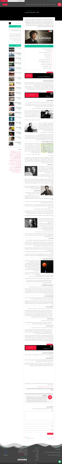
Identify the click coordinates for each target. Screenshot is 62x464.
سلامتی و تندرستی (15, 163)
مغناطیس (10, 169)
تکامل (12, 157)
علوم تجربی (17, 164)
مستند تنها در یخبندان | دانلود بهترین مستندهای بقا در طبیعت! (18, 108)
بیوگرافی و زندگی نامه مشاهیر (14, 155)
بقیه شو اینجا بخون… (18, 42)
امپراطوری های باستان (15, 154)
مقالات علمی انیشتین (47, 55)
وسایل (20, 172)
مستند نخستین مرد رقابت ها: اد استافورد (18, 78)
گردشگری (48, 4)
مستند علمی (40, 4)
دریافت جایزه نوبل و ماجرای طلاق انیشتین (44, 61)
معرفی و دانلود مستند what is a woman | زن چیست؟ (18, 128)
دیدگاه (52, 410)
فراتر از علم (36, 4)
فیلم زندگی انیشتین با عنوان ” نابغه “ (47, 48)
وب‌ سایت (52, 429)
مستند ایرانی (18, 168)
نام (52, 422)
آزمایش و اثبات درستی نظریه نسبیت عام (44, 59)
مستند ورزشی (19, 169)
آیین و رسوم (16, 151)
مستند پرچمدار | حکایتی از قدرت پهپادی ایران (18, 98)
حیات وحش (44, 4)
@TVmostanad (22, 454)
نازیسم (20, 170)
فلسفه (14, 164)
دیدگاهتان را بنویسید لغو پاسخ (47, 68)
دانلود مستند (37, 449)
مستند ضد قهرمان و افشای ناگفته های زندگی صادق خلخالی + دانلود (18, 53)
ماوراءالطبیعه (37, 456)
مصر (16, 169)
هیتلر (10, 170)
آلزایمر (20, 151)
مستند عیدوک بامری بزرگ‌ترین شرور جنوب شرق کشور (18, 58)
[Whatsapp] (26, 459)
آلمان (19, 151)
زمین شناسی (14, 161)
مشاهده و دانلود (29, 75)
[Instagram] (23, 459)
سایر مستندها (32, 4)
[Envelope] (18, 459)
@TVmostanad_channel (20, 453)
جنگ (11, 157)
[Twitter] (19, 459)
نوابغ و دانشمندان (14, 170)
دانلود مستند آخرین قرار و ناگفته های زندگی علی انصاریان (18, 123)
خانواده (17, 160)
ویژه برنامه (27, 4)
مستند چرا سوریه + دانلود (18, 72)
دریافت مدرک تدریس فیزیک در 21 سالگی (44, 52)
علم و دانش (35, 10)
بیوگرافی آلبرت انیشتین (48, 50)
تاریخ (20, 157)
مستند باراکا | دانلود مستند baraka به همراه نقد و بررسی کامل (18, 133)
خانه (38, 10)
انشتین (48, 329)
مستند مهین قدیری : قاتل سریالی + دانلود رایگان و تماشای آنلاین (18, 142)
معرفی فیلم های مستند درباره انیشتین (46, 64)
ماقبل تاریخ (10, 164)
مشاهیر (38, 458)
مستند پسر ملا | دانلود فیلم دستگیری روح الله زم (18, 93)
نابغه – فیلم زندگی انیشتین (46, 66)
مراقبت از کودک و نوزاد (13, 166)
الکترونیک (19, 154)
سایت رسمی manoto (18, 47)
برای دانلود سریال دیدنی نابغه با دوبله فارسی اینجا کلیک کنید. (45, 386)
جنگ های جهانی (18, 158)
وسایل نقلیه (17, 172)
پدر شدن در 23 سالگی (47, 54)
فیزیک (13, 164)
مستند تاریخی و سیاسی (53, 4)
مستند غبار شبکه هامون (18, 117)
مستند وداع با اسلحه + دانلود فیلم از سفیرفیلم (18, 83)
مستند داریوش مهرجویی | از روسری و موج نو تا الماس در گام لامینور (18, 103)
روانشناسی (10, 160)
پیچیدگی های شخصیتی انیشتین (45, 62)
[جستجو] (10, 23)
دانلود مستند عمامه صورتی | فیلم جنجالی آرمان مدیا (18, 63)
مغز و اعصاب (13, 169)
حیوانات (19, 160)
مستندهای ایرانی (37, 459)
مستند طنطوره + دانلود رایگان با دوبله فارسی (18, 88)
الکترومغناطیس (13, 152)
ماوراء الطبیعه (18, 166)
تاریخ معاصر (16, 157)
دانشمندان (14, 160)
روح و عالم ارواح (18, 161)
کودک (14, 172)
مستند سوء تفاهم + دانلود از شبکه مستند (18, 137)
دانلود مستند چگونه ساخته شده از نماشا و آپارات (18, 68)
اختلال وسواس (12, 151)
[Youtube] (21, 459)
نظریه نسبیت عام (48, 57)
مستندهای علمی (12, 167)
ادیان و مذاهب (18, 152)
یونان (13, 172)
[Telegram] (24, 459)
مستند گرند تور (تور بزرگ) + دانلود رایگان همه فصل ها (17, 112)
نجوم (18, 170)
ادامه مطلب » (19, 55)
